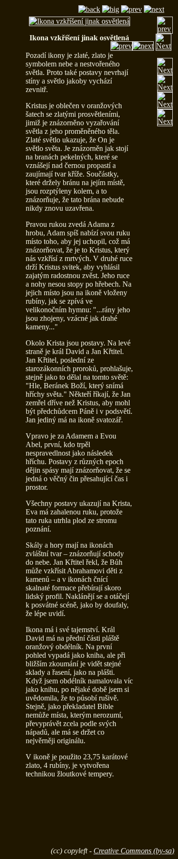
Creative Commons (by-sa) (134, 851)
